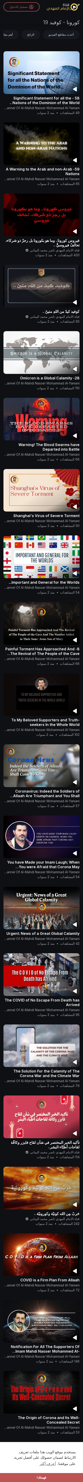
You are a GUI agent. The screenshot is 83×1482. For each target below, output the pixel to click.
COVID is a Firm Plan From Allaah (50, 1280)
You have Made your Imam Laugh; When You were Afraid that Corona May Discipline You (43, 867)
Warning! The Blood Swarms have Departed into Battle (49, 447)
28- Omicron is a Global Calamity (50, 378)
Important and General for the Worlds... (44, 582)
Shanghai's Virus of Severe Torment (46, 515)
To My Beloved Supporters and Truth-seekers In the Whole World (45, 722)
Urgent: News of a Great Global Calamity (43, 933)
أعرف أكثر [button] (48, 1464)
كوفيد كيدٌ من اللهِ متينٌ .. (61, 311)
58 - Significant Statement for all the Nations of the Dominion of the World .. (45, 100)
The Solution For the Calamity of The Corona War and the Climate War (46, 1073)
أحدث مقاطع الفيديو (61, 34)
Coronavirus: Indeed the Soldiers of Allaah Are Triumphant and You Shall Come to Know (46, 796)
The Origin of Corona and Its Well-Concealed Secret (49, 1420)
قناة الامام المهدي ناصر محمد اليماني (54, 250)
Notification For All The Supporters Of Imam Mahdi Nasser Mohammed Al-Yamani (45, 1351)
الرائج (30, 34)
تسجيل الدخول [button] (18, 7)
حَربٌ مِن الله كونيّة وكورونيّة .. (57, 1213)
